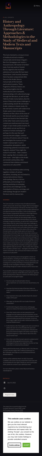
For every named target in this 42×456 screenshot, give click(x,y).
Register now (9, 395)
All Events (9, 17)
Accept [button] (26, 445)
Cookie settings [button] (14, 445)
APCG (8, 6)
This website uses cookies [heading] (19, 419)
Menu (38, 6)
